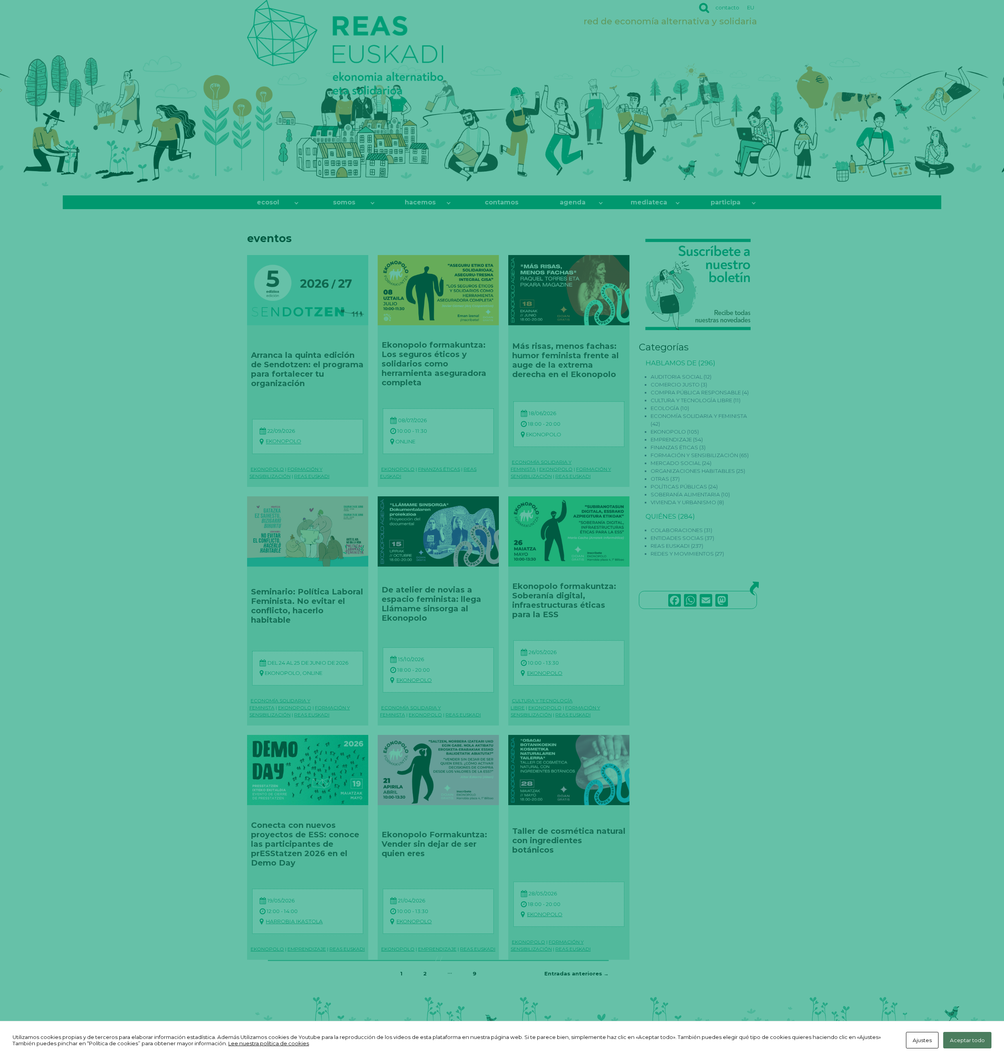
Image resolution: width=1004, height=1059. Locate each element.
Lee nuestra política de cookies (268, 1043)
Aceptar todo (967, 1040)
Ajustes (922, 1040)
